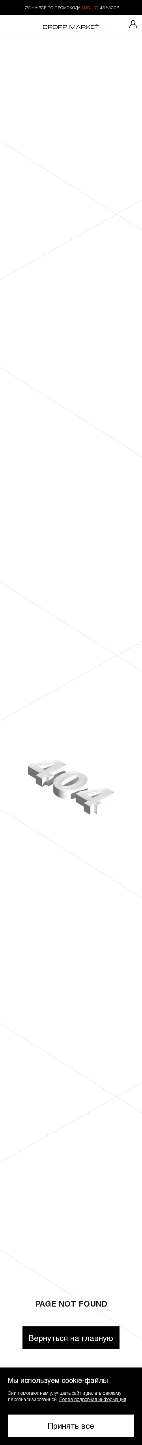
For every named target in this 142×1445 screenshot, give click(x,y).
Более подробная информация (92, 1399)
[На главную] (71, 27)
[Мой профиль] (133, 24)
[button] (71, 1406)
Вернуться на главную (71, 1338)
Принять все (71, 1425)
